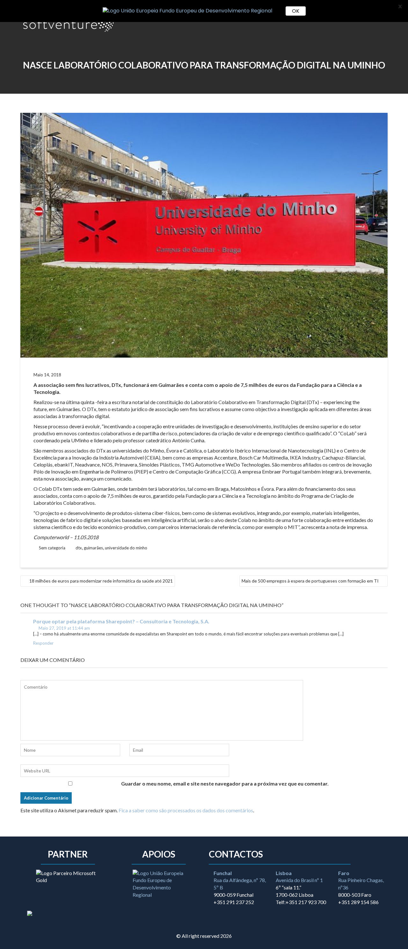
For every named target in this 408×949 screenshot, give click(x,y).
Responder (43, 643)
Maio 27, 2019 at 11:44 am (64, 628)
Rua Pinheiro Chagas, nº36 (361, 880)
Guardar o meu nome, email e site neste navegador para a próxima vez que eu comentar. (225, 783)
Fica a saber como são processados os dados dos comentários (186, 810)
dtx (79, 547)
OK (295, 11)
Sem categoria (52, 547)
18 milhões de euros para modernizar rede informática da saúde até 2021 (101, 580)
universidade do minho (126, 547)
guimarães (93, 547)
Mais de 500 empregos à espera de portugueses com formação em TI (310, 580)
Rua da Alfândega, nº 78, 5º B (240, 880)
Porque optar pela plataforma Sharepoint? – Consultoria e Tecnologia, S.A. (121, 621)
